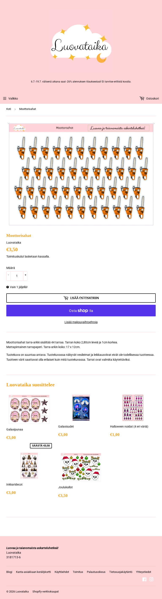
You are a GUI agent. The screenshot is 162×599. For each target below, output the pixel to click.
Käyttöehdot (62, 571)
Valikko (13, 98)
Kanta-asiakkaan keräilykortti (33, 571)
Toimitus (78, 571)
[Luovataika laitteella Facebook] (144, 580)
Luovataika (22, 591)
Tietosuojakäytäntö (120, 571)
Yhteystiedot (143, 571)
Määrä (10, 268)
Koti (8, 109)
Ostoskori (152, 98)
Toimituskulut (15, 256)
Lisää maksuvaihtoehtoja (81, 322)
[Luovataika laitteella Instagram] (151, 580)
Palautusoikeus (96, 571)
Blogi (9, 571)
